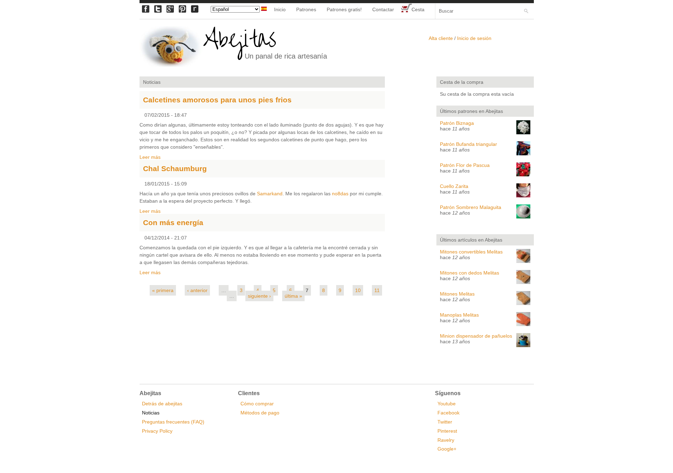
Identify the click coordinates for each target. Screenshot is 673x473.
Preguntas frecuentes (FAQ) (173, 422)
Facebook (448, 412)
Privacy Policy (157, 431)
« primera (163, 290)
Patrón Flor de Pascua (465, 165)
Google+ (446, 449)
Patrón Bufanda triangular (468, 144)
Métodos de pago (259, 412)
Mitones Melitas (457, 294)
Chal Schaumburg (175, 168)
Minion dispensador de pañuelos (476, 336)
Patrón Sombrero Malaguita (470, 207)
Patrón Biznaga (457, 123)
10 (358, 290)
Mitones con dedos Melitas (469, 273)
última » (293, 296)
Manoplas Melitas (459, 315)
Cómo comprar (257, 403)
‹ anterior (197, 290)
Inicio (280, 9)
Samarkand (270, 193)
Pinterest (447, 431)
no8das (340, 193)
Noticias (150, 412)
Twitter (444, 422)
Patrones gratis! (344, 9)
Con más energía (173, 222)
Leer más (150, 157)
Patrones (306, 9)
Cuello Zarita (454, 186)
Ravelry (445, 440)
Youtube (446, 403)
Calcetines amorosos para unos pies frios (217, 100)
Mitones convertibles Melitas (471, 252)
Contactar (383, 9)
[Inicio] (171, 47)
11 (377, 290)
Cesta (418, 9)
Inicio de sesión (474, 38)
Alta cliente (441, 38)
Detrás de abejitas (162, 403)
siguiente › (259, 296)
